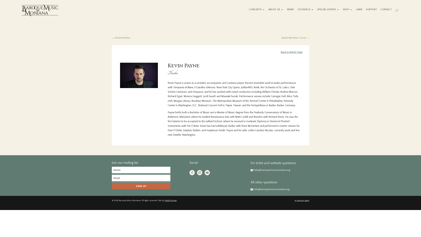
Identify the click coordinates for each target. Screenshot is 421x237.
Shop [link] (346, 9)
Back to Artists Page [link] (292, 52)
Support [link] (371, 9)
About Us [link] (274, 9)
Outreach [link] (303, 9)
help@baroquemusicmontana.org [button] (272, 170)
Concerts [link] (255, 9)
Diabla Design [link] (171, 200)
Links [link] (359, 9)
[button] (192, 172)
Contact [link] (386, 9)
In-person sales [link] (302, 200)
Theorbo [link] (173, 73)
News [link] (290, 9)
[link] (40, 10)
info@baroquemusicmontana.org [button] (272, 189)
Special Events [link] (326, 9)
